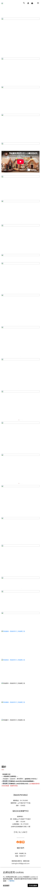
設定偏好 (6, 885)
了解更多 (11, 881)
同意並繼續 (33, 885)
